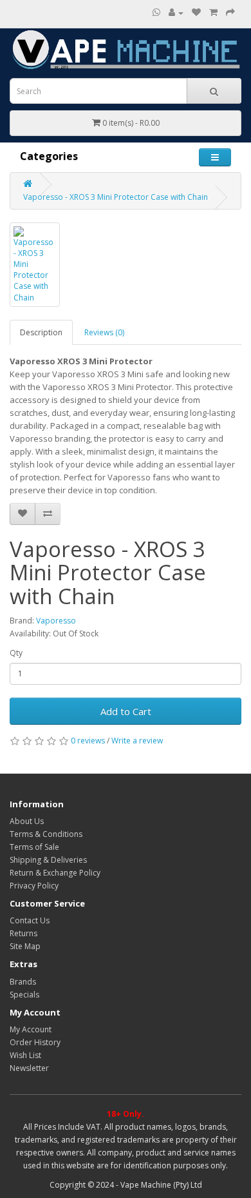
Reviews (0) (104, 332)
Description (41, 332)
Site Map (25, 946)
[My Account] (176, 12)
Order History (35, 1042)
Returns (23, 933)
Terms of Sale (34, 846)
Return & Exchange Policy (55, 872)
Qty (16, 652)
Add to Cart (125, 711)
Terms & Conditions (46, 834)
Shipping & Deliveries (48, 859)
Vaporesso (56, 620)
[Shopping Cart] (213, 12)
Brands (23, 981)
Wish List (25, 1055)
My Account (30, 1029)
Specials (24, 994)
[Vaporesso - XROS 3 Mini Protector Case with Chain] (35, 264)
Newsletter (29, 1068)
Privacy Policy (34, 885)
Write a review (137, 740)
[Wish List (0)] (196, 12)
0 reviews (88, 740)
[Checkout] (230, 12)
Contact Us (30, 920)
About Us (27, 821)
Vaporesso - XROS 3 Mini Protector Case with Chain (115, 196)
